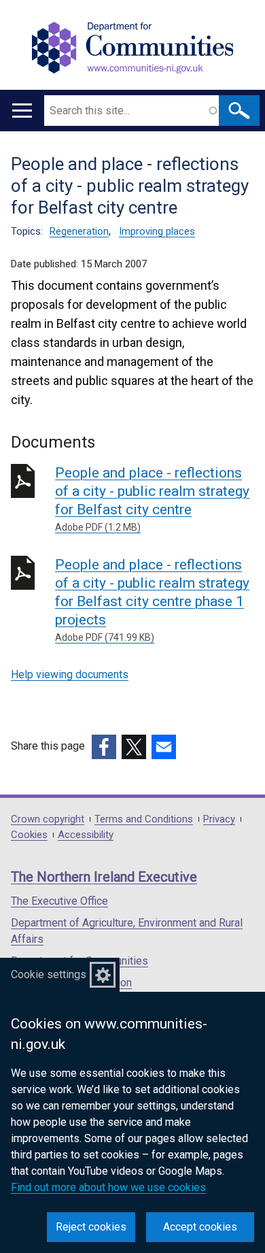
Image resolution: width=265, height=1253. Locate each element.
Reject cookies (91, 1226)
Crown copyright (47, 819)
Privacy (219, 819)
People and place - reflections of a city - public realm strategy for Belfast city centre (152, 499)
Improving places (157, 231)
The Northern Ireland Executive (104, 877)
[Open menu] (22, 110)
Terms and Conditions (143, 819)
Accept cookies (200, 1226)
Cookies (29, 835)
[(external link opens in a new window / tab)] (104, 747)
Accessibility (85, 835)
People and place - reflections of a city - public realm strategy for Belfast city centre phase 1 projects (152, 599)
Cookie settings (48, 974)
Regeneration (79, 231)
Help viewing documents (69, 674)
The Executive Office (59, 901)
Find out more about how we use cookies (108, 1187)
